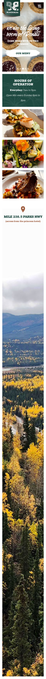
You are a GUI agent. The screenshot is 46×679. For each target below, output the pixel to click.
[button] (18, 69)
